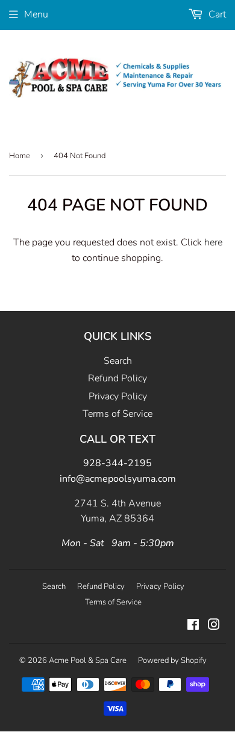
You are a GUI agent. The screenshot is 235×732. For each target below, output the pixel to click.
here (213, 242)
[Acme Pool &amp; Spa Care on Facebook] (193, 626)
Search (118, 361)
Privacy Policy (118, 396)
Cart (216, 14)
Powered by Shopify (172, 660)
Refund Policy (117, 378)
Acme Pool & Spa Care (88, 660)
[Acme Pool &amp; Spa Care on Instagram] (214, 626)
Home (19, 155)
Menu (36, 14)
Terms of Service (117, 413)
